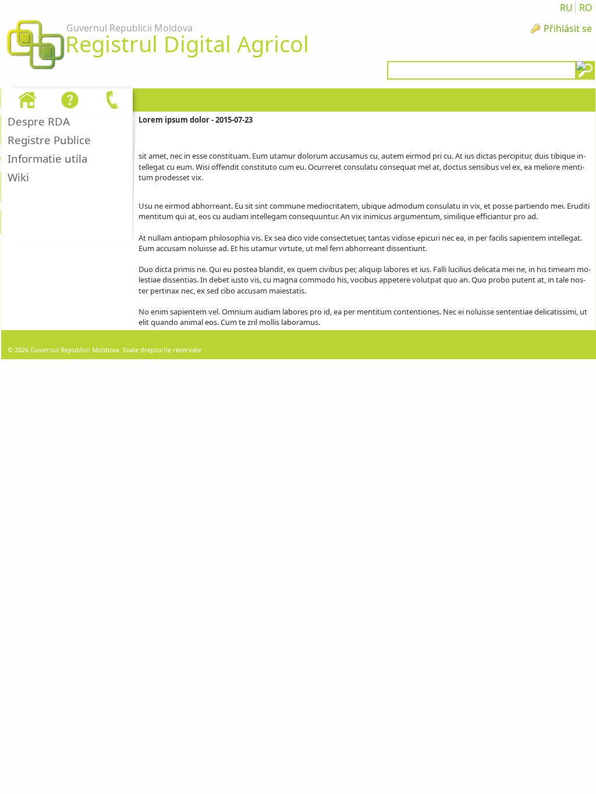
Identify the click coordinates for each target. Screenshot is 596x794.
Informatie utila (47, 158)
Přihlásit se (568, 28)
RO (586, 7)
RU (566, 7)
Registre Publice (49, 140)
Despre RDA (39, 121)
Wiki (18, 177)
